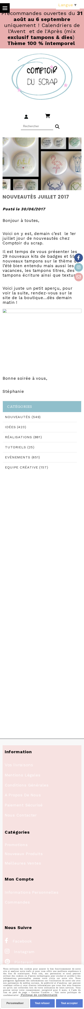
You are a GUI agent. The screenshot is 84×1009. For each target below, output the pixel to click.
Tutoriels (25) (19, 447)
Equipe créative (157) (26, 467)
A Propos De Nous (23, 795)
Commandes (17, 902)
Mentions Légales (22, 775)
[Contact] (78, 277)
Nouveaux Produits (24, 853)
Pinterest (19, 962)
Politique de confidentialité (38, 995)
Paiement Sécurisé (24, 805)
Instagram (20, 951)
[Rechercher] (57, 126)
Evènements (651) (22, 457)
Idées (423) (15, 427)
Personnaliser (15, 1003)
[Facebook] (78, 257)
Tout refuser (42, 1003)
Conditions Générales (27, 785)
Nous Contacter (21, 815)
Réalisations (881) (23, 437)
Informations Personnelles (32, 892)
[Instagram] (78, 267)
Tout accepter (69, 1003)
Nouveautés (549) (23, 417)
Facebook (18, 941)
